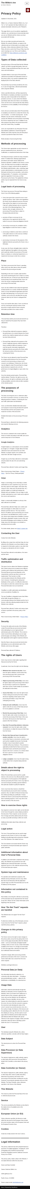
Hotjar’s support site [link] (22, 528)
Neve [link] (2, 1187)
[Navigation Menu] (27, 3)
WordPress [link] (14, 1187)
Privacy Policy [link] (24, 616)
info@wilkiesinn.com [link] (18, 1182)
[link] (28, 10)
